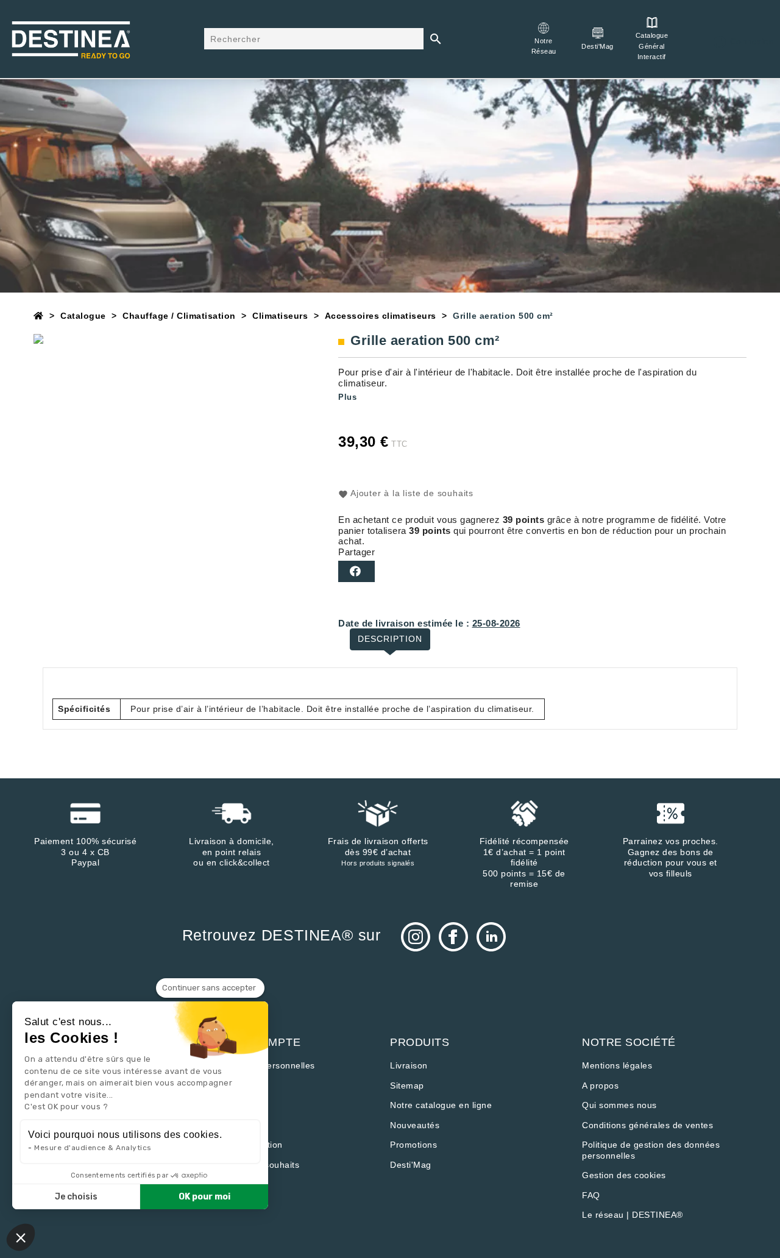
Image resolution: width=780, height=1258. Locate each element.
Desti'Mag (410, 1165)
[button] (20, 1237)
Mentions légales (617, 1065)
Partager (356, 571)
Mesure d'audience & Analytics (93, 1147)
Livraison (409, 1065)
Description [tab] (390, 639)
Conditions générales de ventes (647, 1125)
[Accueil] (39, 316)
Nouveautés (414, 1125)
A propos (600, 1085)
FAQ (591, 1195)
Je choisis (76, 1197)
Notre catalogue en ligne (441, 1105)
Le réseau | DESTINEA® (632, 1215)
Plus (347, 397)
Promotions (413, 1145)
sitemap (407, 1085)
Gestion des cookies (624, 1175)
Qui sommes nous (619, 1105)
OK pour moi (204, 1197)
